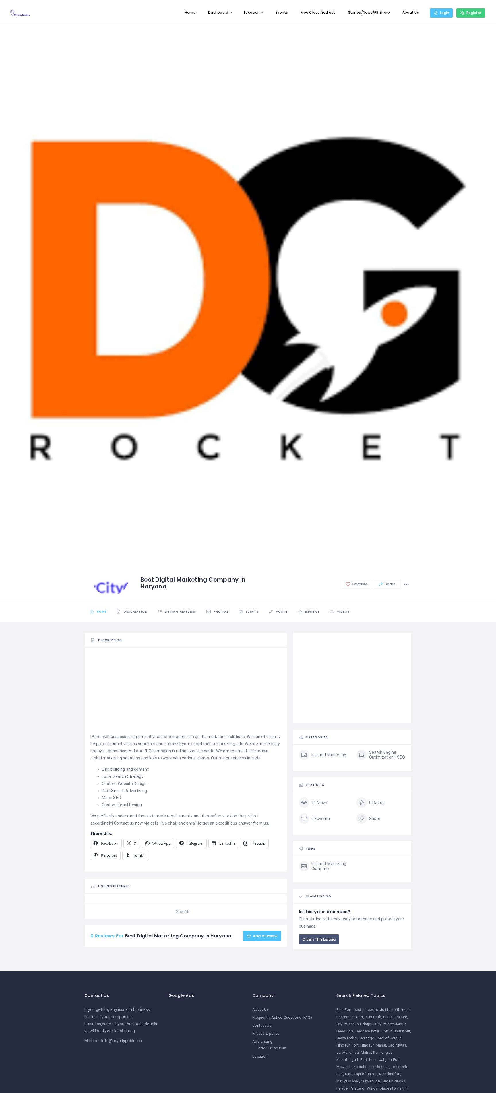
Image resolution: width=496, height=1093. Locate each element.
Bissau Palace (395, 1017)
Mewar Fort (370, 1081)
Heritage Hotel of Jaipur (380, 1038)
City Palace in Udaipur (354, 1024)
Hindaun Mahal (373, 1045)
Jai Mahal (344, 1052)
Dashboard (218, 12)
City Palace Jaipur (390, 1024)
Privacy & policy (265, 1033)
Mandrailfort (389, 1074)
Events (282, 12)
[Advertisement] (185, 693)
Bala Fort (344, 1009)
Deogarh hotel (367, 1031)
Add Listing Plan (272, 1048)
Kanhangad (383, 1052)
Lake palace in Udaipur (369, 1067)
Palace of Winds (364, 1088)
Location (252, 12)
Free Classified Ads (318, 12)
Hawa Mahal (347, 1038)
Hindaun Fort (347, 1045)
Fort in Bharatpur (396, 1031)
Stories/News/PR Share (369, 12)
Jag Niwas (397, 1045)
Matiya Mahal (347, 1081)
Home (190, 12)
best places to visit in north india (382, 1009)
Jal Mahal (363, 1052)
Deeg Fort (345, 1031)
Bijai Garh (373, 1017)
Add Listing (262, 1041)
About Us (410, 12)
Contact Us (262, 1025)
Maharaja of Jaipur (361, 1074)
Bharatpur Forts (349, 1017)
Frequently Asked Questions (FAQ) (282, 1017)
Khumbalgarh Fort (351, 1059)
